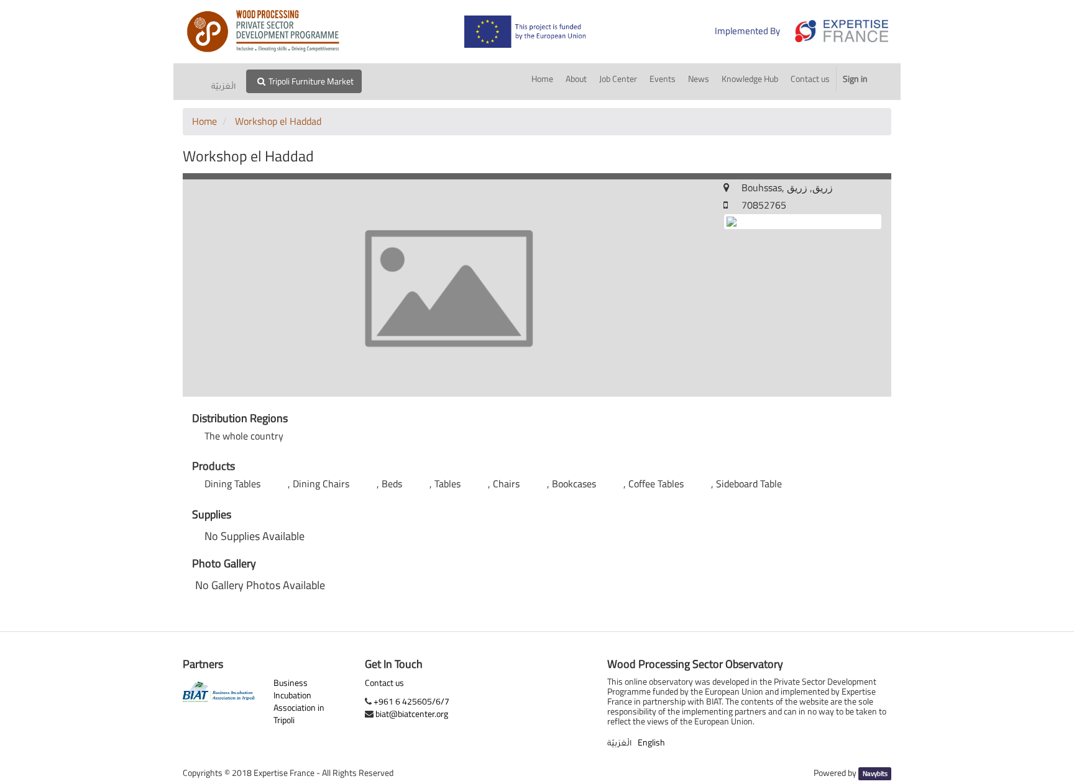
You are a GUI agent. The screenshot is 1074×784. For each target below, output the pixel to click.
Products (213, 466)
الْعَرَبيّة (223, 87)
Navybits (875, 773)
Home (204, 121)
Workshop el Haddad (278, 121)
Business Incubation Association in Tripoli (298, 701)
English (651, 742)
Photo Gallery (224, 563)
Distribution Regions (240, 418)
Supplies (211, 514)
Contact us (384, 683)
